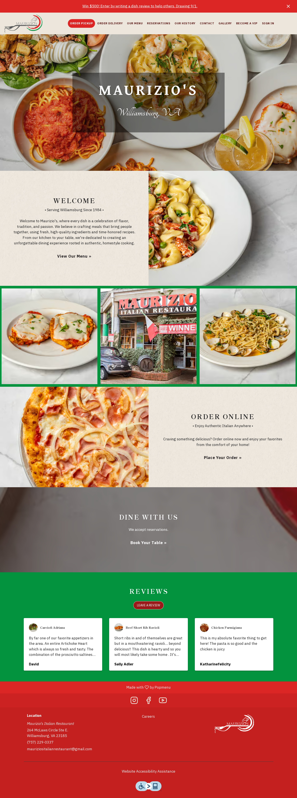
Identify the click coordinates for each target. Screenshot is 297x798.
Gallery (225, 23)
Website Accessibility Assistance (148, 771)
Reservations (158, 23)
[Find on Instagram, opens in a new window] (134, 701)
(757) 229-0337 (40, 742)
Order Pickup (81, 23)
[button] (49, 336)
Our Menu (135, 23)
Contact (207, 23)
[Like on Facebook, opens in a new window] (148, 701)
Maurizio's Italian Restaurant (234, 723)
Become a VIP (247, 23)
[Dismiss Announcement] (288, 6)
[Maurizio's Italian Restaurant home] (23, 23)
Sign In (268, 23)
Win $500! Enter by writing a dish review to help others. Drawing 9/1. (139, 6)
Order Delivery (110, 23)
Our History (185, 23)
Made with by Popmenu (87, 687)
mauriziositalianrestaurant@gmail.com (59, 749)
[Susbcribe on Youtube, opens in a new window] (163, 701)
